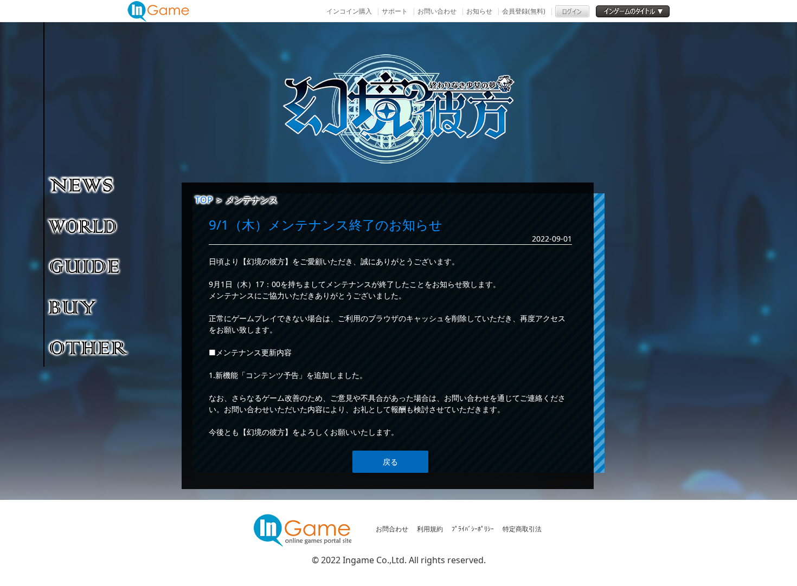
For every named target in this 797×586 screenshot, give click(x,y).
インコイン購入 (349, 11)
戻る (390, 462)
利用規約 (430, 528)
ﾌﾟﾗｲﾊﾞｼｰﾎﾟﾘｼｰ (473, 528)
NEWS (89, 185)
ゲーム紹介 (89, 225)
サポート (395, 11)
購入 (89, 306)
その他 (89, 347)
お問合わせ (392, 528)
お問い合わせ (437, 11)
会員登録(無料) (523, 11)
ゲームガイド (89, 266)
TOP (204, 200)
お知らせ (479, 11)
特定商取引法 (522, 528)
